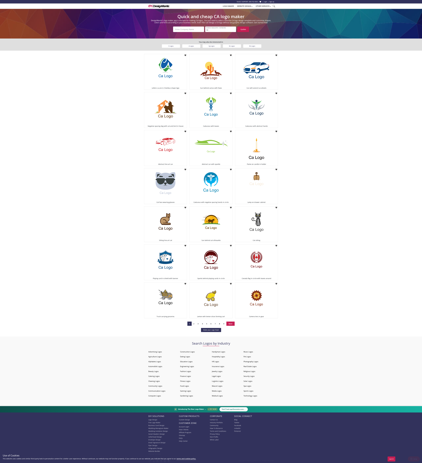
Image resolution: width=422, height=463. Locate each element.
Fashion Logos (185, 371)
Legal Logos (216, 376)
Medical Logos (217, 396)
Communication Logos (156, 391)
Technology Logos (250, 396)
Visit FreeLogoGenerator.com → (234, 409)
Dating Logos (185, 356)
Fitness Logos (185, 381)
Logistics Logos (217, 381)
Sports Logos (248, 391)
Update (243, 29)
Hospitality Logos (218, 356)
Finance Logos (185, 376)
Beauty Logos (153, 371)
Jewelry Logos (217, 371)
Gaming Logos (185, 391)
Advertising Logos (155, 352)
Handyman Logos (218, 352)
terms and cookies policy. (186, 459)
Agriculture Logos (155, 356)
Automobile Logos (155, 366)
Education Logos (186, 361)
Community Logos (155, 386)
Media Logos (217, 391)
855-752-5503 (253, 2)
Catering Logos (154, 376)
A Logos (191, 46)
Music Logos (248, 352)
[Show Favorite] (260, 2)
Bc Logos (252, 46)
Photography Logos (251, 361)
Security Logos (249, 376)
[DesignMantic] (159, 6)
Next (230, 324)
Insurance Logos (218, 366)
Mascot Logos (217, 386)
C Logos (171, 46)
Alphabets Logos (154, 361)
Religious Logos (249, 371)
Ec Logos (232, 46)
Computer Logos (154, 396)
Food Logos (184, 386)
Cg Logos (212, 46)
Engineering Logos (187, 366)
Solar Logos (248, 381)
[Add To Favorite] (185, 54)
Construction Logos (187, 352)
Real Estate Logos (250, 366)
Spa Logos (247, 386)
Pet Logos (247, 356)
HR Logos (215, 361)
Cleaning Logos (154, 381)
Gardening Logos (186, 396)
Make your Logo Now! (211, 330)
